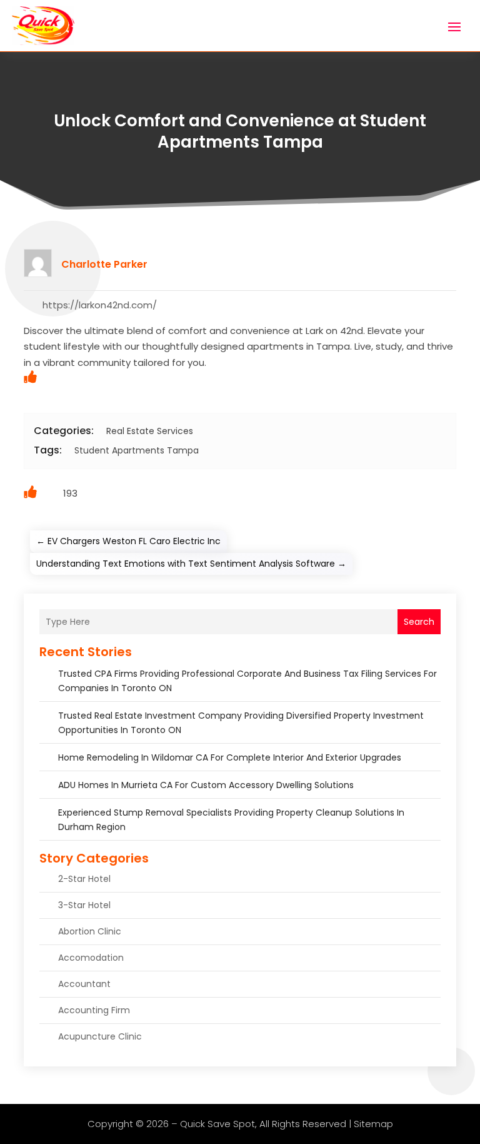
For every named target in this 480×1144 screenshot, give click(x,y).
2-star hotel (84, 879)
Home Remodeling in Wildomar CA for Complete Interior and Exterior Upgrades (229, 757)
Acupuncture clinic (100, 1036)
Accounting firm (94, 1010)
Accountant (84, 984)
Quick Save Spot (217, 1123)
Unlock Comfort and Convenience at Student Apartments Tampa (240, 131)
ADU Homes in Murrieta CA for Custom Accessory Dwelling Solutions (206, 785)
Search (419, 621)
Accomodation (91, 957)
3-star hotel (84, 905)
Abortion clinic (89, 931)
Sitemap (373, 1123)
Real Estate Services (149, 431)
